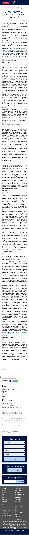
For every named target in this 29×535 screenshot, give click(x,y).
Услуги (3, 494)
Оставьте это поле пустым (7, 376)
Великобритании (19, 333)
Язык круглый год (19, 506)
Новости (4, 391)
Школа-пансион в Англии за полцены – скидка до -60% (14, 425)
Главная (5, 7)
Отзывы (4, 497)
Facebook (18, 516)
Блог (9, 7)
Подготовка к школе (19, 494)
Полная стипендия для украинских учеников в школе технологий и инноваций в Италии (14, 419)
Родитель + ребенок (19, 505)
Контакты (4, 499)
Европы (4, 335)
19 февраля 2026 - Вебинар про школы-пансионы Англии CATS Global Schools (12, 412)
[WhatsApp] (17, 381)
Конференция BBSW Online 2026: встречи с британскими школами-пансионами (13, 406)
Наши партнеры (6, 501)
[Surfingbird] (13, 381)
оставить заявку (6, 2)
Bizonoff (14, 533)
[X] (10, 381)
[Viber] (15, 381)
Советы (13, 7)
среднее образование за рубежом (14, 50)
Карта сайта (5, 505)
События (4, 395)
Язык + (16, 508)
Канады (12, 333)
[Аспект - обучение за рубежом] (14, 2)
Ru (20, 2)
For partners (5, 503)
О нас (3, 492)
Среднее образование (19, 496)
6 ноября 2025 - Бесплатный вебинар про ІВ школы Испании (13, 432)
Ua (22, 2)
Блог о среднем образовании (9, 389)
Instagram (19, 519)
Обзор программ (6, 393)
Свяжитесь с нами (14, 470)
